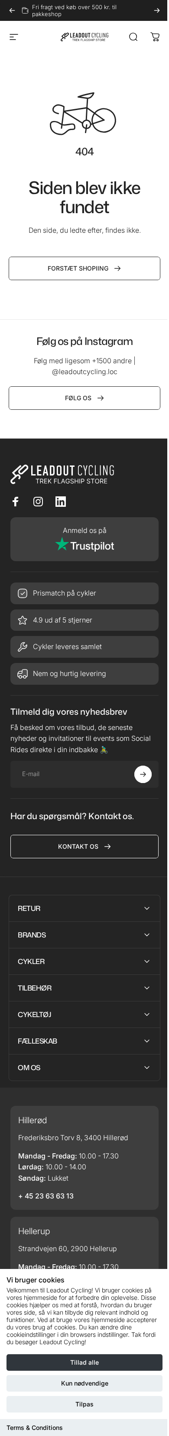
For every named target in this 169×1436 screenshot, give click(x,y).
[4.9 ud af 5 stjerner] (84, 620)
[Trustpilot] (84, 539)
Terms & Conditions (34, 1427)
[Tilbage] (12, 10)
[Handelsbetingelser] (84, 647)
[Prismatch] (84, 593)
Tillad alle (84, 1362)
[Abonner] (143, 774)
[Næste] (156, 10)
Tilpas (84, 1404)
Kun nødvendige (84, 1383)
